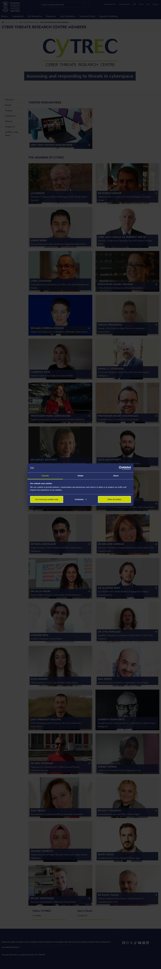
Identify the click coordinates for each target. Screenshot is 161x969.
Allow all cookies (114, 499)
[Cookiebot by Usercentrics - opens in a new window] (120, 468)
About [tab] (115, 476)
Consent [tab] (45, 476)
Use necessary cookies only (46, 499)
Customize (79, 499)
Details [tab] (80, 476)
